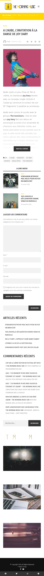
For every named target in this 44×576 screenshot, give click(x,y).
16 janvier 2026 (25, 184)
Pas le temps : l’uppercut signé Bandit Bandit (22, 339)
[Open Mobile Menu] (38, 6)
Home (14, 15)
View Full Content (22, 149)
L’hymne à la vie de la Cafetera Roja (18, 343)
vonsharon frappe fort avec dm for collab (21, 347)
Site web (5, 276)
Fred (8, 41)
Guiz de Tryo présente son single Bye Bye (21, 379)
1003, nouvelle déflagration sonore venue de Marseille (29, 198)
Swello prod (16, 161)
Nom (5, 255)
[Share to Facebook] (27, 41)
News (19, 15)
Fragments (20, 158)
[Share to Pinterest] (39, 41)
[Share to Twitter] (31, 41)
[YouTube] (23, 569)
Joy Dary (29, 158)
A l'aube (12, 158)
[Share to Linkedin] (35, 41)
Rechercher (35, 308)
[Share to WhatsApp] (27, 573)
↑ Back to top (22, 567)
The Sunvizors (27, 161)
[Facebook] (20, 569)
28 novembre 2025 (26, 204)
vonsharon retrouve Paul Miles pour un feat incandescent (30, 178)
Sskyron (7, 161)
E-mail (5, 266)
